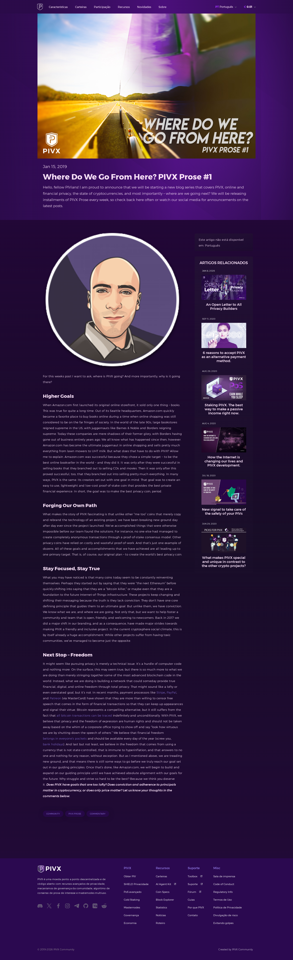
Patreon (55, 698)
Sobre (162, 7)
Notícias (161, 915)
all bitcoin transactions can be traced (84, 715)
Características (58, 7)
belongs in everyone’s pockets (65, 738)
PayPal (172, 692)
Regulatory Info (223, 892)
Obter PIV (130, 876)
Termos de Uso (222, 899)
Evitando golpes (223, 923)
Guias (191, 899)
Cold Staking (132, 899)
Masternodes (132, 907)
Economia (130, 923)
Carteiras (80, 7)
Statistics (161, 907)
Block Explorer (165, 899)
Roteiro (160, 923)
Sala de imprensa (224, 876)
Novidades (144, 7)
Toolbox (192, 876)
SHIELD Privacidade (136, 884)
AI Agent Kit (163, 884)
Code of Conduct (223, 884)
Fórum (192, 892)
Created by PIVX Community (235, 949)
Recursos (124, 7)
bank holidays (53, 744)
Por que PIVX (196, 907)
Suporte (193, 884)
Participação (102, 7)
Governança (131, 915)
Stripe (161, 692)
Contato (193, 915)
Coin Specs (162, 892)
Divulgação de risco (225, 915)
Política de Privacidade (227, 907)
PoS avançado (132, 892)
